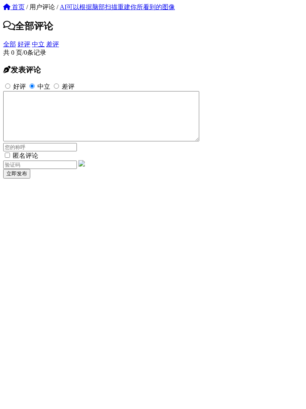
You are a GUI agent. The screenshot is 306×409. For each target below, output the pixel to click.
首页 (17, 7)
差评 (52, 44)
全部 (9, 44)
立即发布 (16, 174)
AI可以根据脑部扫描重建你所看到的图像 (117, 7)
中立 (38, 44)
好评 (24, 44)
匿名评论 (24, 155)
